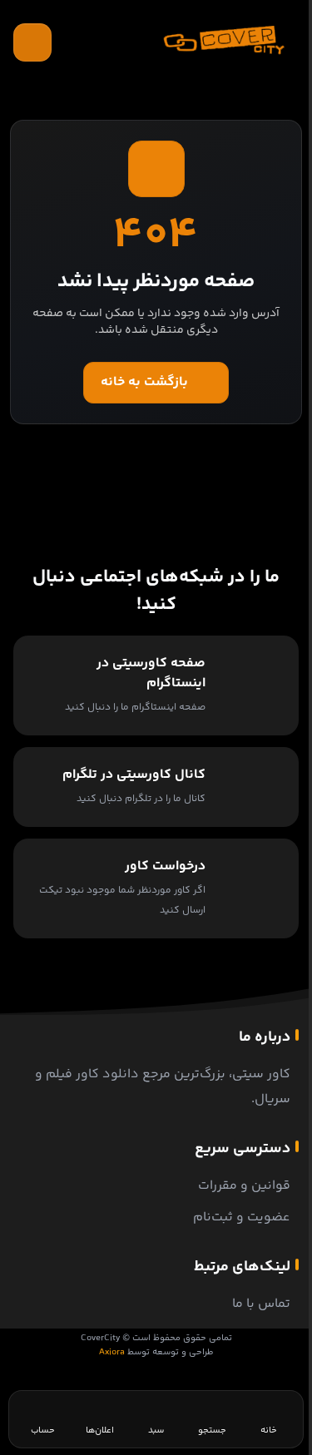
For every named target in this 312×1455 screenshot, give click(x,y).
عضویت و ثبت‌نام (241, 1217)
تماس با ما (261, 1304)
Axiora (112, 1352)
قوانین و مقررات (244, 1185)
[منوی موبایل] (32, 42)
